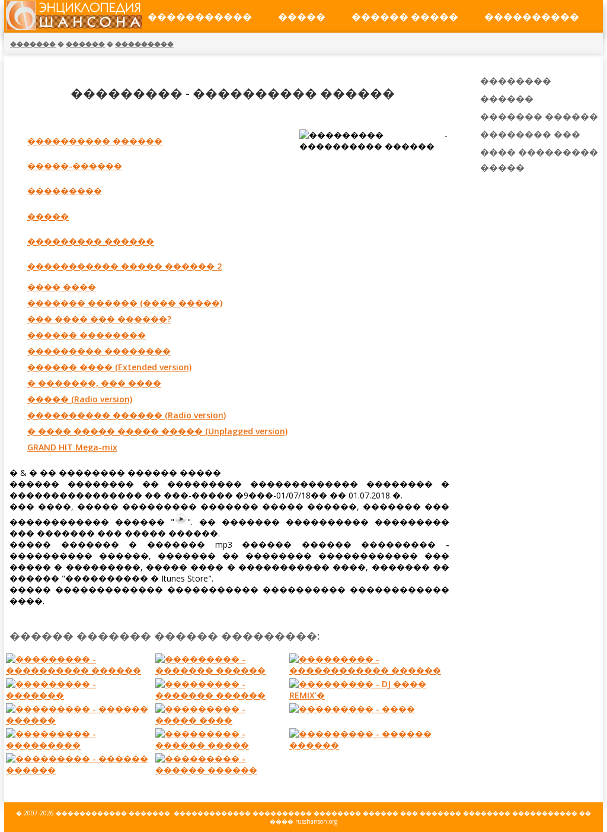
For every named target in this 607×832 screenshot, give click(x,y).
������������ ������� (113, 813)
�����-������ (74, 166)
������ (85, 43)
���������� (531, 16)
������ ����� (405, 16)
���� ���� (61, 287)
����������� (200, 16)
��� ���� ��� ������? (99, 319)
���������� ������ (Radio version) (126, 415)
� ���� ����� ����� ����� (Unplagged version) (157, 431)
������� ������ (539, 116)
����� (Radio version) (79, 399)
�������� (515, 81)
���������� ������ (94, 141)
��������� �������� (99, 351)
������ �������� (86, 335)
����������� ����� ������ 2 (124, 266)
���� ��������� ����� (539, 159)
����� (301, 16)
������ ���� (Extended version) (109, 367)
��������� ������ (90, 241)
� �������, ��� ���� (94, 383)
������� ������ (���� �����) (124, 303)
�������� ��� (530, 134)
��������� (144, 43)
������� (33, 43)
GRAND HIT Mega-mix (72, 447)
